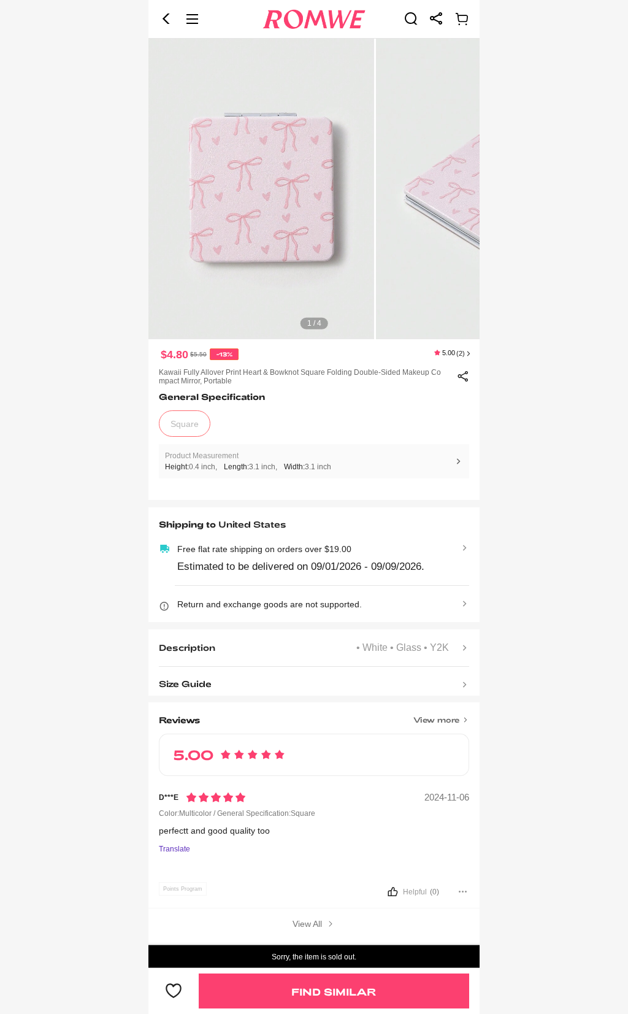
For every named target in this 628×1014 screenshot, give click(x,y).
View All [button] (308, 924)
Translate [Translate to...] (174, 849)
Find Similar (333, 991)
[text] (314, 189)
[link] (411, 18)
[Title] (314, 715)
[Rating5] (216, 797)
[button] (166, 19)
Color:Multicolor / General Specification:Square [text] (237, 813)
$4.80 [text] (174, 354)
